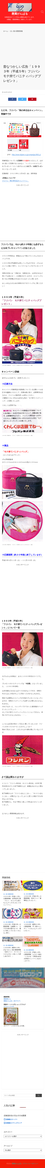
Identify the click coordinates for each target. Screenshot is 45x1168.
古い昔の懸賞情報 (16, 31)
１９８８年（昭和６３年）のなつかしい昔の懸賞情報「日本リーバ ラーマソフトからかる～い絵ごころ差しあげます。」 (12, 952)
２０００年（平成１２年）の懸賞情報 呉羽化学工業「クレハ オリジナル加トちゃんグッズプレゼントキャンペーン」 (12, 900)
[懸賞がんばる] (20, 7)
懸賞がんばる (16, 1163)
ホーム (5, 31)
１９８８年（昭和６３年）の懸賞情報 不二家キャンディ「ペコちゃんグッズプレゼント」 (32, 927)
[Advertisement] (22, 48)
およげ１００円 (9, 1006)
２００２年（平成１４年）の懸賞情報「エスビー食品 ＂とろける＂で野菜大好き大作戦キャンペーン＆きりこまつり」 (33, 956)
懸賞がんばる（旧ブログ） (12, 1001)
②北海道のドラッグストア (13, 1123)
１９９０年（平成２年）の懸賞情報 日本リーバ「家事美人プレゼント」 (32, 898)
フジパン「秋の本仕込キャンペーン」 (15, 181)
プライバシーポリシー (30, 1163)
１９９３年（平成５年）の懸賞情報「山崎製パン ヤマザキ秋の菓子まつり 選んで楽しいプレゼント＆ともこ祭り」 (12, 928)
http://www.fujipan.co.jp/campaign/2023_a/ (26, 155)
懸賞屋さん (7, 999)
